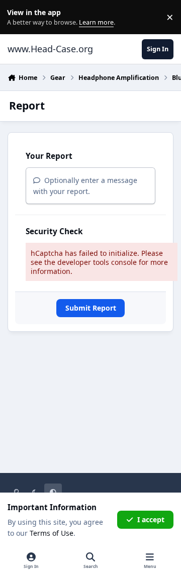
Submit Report (90, 308)
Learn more (19, 17)
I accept (150, 519)
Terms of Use (51, 533)
